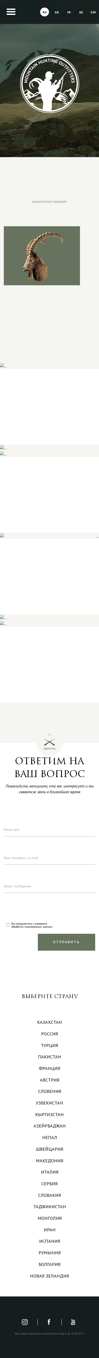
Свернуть (50, 748)
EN (57, 12)
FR (69, 12)
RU (45, 12)
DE (81, 12)
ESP (93, 12)
